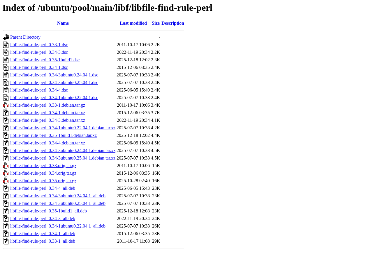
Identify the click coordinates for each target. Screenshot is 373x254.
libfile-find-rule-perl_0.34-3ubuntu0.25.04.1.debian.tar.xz (62, 157)
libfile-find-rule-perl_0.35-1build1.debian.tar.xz (53, 135)
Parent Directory (25, 37)
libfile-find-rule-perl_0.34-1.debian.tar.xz (47, 112)
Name (63, 23)
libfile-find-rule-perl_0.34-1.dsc (39, 67)
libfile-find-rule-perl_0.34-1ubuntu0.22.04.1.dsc (54, 97)
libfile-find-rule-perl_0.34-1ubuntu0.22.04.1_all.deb (57, 225)
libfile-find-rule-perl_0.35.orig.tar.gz (43, 180)
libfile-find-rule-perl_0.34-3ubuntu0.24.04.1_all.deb (57, 195)
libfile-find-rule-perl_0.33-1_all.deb (42, 241)
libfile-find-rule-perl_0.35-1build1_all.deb (48, 210)
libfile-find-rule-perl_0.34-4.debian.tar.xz (47, 142)
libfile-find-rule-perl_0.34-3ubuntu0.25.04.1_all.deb (57, 203)
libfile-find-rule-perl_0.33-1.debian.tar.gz (47, 105)
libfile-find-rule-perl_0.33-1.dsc (39, 44)
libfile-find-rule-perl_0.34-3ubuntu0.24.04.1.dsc (54, 74)
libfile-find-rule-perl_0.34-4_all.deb (42, 188)
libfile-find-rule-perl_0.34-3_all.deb (42, 218)
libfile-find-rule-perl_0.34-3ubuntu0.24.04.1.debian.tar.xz (62, 150)
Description (172, 23)
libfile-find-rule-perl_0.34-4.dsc (39, 89)
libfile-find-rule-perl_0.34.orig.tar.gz (43, 173)
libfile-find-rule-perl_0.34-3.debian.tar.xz (47, 120)
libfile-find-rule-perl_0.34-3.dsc (39, 52)
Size (156, 23)
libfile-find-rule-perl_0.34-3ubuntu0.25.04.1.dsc (54, 82)
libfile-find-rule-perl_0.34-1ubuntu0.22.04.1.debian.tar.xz (62, 127)
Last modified (133, 23)
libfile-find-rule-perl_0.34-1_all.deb (42, 233)
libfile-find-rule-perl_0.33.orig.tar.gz (43, 165)
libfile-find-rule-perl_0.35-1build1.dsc (45, 59)
